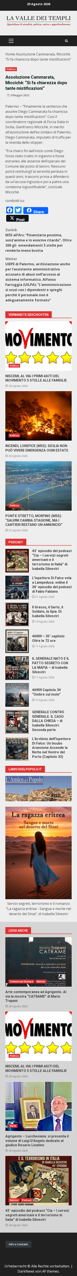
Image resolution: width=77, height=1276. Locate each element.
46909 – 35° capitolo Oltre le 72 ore (17, 641)
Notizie (41, 981)
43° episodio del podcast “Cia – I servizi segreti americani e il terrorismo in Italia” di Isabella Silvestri (17, 560)
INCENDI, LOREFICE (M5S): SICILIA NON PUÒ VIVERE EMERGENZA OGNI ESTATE (38, 416)
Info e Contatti (18, 1244)
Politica (11, 69)
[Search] (66, 41)
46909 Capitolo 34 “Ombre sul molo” (17, 695)
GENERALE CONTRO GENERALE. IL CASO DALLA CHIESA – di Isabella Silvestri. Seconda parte (17, 722)
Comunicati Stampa (21, 981)
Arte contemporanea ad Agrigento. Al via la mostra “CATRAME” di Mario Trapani (38, 962)
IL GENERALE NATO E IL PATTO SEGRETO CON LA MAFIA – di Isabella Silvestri (17, 668)
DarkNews (26, 1271)
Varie (13, 1125)
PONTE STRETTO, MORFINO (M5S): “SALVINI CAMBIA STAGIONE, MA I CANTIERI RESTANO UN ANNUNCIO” (38, 486)
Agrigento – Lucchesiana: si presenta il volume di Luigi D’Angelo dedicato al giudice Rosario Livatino (38, 1106)
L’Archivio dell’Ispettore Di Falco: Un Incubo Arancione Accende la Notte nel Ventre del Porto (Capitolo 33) (17, 748)
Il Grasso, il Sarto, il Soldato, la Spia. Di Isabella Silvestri (17, 614)
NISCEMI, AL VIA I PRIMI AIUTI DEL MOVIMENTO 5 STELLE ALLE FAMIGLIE (38, 346)
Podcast (27, 1200)
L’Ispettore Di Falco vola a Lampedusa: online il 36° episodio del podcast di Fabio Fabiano (17, 587)
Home (10, 54)
